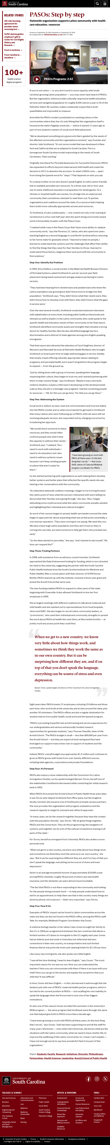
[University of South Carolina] (23, 1080)
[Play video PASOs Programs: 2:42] (69, 62)
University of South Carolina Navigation (105, 4)
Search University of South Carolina (97, 4)
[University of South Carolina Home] (15, 3)
